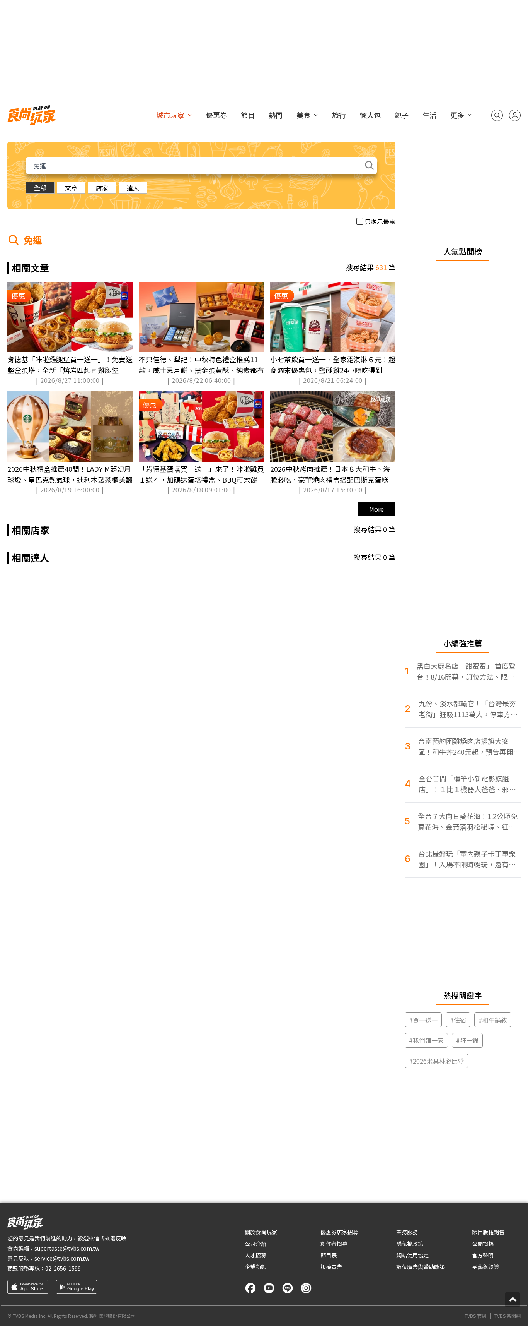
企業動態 (255, 1267)
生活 (429, 115)
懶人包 (370, 115)
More (376, 509)
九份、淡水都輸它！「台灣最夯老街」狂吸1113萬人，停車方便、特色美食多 (467, 709)
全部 (40, 187)
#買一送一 (423, 1019)
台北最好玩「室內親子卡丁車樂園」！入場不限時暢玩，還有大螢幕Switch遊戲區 (467, 859)
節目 (248, 115)
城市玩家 (170, 115)
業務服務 (407, 1232)
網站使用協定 (412, 1255)
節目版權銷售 (488, 1232)
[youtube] (269, 1288)
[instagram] (306, 1288)
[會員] (515, 115)
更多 (457, 115)
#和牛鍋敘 (493, 1019)
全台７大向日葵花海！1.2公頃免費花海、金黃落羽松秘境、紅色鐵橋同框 (468, 821)
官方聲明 (483, 1255)
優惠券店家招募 (339, 1232)
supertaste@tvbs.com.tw (66, 1248)
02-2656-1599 (63, 1268)
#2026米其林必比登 (436, 1061)
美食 (303, 115)
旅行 (339, 115)
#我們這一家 (426, 1040)
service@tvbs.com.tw (61, 1258)
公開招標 (483, 1243)
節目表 (328, 1255)
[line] (287, 1288)
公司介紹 (255, 1243)
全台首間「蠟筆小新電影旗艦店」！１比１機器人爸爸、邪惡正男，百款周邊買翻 (467, 784)
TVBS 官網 (475, 1316)
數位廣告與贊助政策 (420, 1267)
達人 (133, 187)
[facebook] (250, 1288)
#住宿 (458, 1019)
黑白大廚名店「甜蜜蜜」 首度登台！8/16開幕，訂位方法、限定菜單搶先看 (466, 671)
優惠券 (216, 115)
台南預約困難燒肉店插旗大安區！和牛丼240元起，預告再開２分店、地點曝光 (469, 746)
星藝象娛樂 (485, 1267)
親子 (402, 115)
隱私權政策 (409, 1243)
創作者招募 (333, 1243)
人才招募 (255, 1255)
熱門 (276, 115)
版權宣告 (331, 1267)
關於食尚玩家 (261, 1232)
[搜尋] (497, 115)
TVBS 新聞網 (507, 1316)
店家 (102, 187)
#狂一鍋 (467, 1040)
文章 (71, 187)
